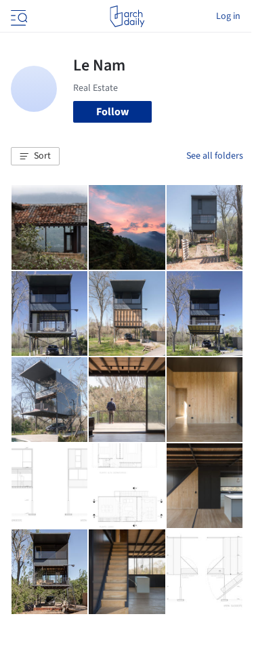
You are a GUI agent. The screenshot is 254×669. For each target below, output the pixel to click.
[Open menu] (17, 16)
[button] (35, 156)
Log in (228, 16)
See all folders (214, 156)
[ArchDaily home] (127, 16)
